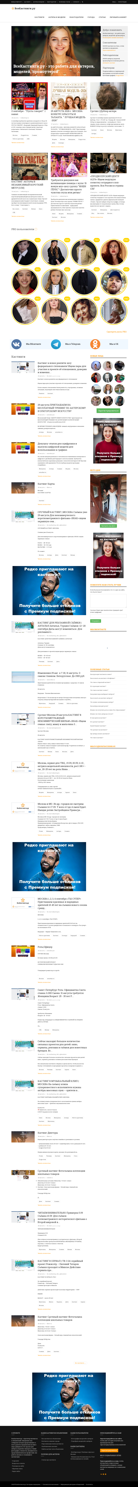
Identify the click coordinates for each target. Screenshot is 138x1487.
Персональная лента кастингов (52, 1444)
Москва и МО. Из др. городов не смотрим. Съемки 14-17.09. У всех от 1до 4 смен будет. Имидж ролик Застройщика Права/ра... (62, 807)
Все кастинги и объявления (51, 1439)
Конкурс (61, 143)
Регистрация (122, 2)
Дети (53, 143)
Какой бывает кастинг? (98, 726)
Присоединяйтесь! (109, 50)
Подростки (81, 139)
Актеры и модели (38, 2)
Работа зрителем (18, 139)
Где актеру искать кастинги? (100, 734)
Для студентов (115, 210)
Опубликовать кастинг (49, 1446)
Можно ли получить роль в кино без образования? (107, 710)
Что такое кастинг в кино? (99, 690)
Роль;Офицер (45, 946)
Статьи (102, 17)
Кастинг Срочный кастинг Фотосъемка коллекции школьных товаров (60, 1318)
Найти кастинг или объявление (53, 1449)
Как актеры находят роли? (99, 706)
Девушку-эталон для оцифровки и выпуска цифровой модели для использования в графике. (57, 446)
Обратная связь (17, 1469)
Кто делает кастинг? (97, 722)
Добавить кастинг (109, 63)
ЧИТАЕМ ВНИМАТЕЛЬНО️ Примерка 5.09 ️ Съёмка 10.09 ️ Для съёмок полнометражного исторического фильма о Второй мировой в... (62, 1217)
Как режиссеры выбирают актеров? (102, 694)
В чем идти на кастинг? (98, 718)
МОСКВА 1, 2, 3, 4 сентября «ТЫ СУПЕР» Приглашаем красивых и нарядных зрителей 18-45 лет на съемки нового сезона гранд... (62, 903)
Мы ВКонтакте (33, 344)
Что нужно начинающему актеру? (102, 702)
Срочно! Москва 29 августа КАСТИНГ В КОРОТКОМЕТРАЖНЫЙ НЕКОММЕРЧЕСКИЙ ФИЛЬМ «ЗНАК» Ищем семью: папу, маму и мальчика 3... (62, 719)
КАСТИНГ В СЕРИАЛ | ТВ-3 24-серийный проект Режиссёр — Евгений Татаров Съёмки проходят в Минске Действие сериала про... (60, 1265)
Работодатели (51, 2)
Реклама (41, 661)
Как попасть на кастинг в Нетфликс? (102, 678)
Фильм (33, 209)
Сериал (67, 792)
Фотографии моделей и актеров (82, 1439)
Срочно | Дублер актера (103, 111)
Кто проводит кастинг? (98, 686)
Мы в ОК (114, 344)
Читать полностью (17, 142)
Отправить (96, 621)
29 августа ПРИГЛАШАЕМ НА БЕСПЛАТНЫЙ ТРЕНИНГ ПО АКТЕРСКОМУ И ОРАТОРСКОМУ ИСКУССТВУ (62, 408)
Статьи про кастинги (49, 1460)
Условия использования (50, 1484)
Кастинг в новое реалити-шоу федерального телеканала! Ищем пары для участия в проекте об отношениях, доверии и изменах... (62, 367)
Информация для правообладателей (72, 1484)
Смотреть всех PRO (117, 331)
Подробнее (120, 75)
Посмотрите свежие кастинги (113, 37)
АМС (28, 139)
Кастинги (27, 2)
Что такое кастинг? (96, 738)
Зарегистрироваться (108, 410)
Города (91, 17)
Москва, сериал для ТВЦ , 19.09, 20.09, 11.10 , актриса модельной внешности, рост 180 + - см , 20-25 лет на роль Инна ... (62, 766)
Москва (15, 135)
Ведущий (52, 703)
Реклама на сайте (18, 1466)
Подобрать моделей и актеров (81, 1441)
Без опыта (16, 209)
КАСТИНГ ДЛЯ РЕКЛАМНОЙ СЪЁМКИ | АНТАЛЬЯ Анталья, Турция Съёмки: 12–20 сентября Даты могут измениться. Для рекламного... (62, 627)
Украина (59, 1302)
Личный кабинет (118, 17)
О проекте (76, 2)
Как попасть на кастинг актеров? (101, 698)
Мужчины (118, 130)
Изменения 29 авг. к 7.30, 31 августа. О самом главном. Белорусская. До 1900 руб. (61, 674)
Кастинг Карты (46, 483)
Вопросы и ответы (18, 1463)
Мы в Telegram (73, 344)
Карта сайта (16, 1471)
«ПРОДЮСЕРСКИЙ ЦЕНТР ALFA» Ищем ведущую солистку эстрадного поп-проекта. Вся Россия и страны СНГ (106, 182)
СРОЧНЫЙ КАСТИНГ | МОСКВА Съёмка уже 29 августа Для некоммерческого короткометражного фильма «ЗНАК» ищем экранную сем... (62, 517)
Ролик (41, 831)
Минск (51, 1302)
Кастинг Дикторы (48, 1132)
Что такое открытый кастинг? (100, 682)
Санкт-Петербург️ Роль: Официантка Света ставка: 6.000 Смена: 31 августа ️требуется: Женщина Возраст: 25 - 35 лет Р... (62, 993)
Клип (53, 213)
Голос (75, 1156)
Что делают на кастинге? (98, 730)
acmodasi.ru (58, 432)
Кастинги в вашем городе (51, 1441)
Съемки (34, 135)
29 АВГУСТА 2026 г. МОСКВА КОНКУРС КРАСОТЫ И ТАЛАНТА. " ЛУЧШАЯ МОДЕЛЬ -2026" (68, 116)
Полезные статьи (64, 2)
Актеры (93, 133)
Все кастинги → (80, 1363)
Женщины (71, 139)
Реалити (41, 393)
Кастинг (94, 130)
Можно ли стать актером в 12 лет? (101, 714)
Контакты (89, 1484)
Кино (102, 130)
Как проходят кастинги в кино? (101, 674)
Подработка (25, 135)
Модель (54, 139)
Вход (114, 2)
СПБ (14, 212)
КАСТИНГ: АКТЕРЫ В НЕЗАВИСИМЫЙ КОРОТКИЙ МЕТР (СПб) (27, 184)
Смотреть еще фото (108, 526)
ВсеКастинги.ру (25, 8)
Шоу (92, 213)
